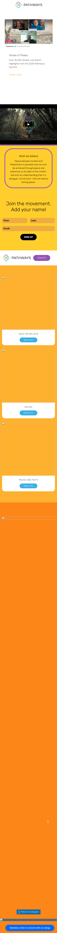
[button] (3, 4)
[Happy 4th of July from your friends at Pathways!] (28, 794)
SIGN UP (28, 237)
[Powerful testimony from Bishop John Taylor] (28, 839)
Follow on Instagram (30, 912)
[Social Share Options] (8, 770)
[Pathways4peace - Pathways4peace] (28, 5)
